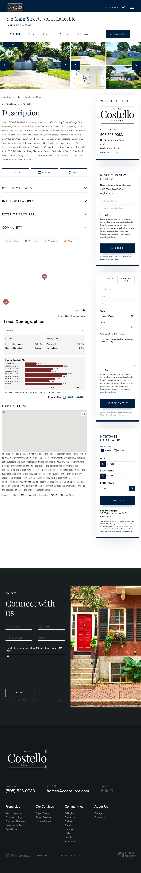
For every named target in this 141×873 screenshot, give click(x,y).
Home (5, 495)
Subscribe (117, 248)
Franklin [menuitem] (68, 825)
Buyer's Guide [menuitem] (42, 813)
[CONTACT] (118, 34)
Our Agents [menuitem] (99, 813)
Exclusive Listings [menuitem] (14, 817)
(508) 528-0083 (20, 790)
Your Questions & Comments (113, 334)
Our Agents (114, 153)
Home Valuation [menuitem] (43, 821)
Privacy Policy (110, 237)
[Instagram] (111, 791)
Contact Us (104, 153)
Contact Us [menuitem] (99, 817)
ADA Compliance (68, 855)
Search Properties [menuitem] (14, 813)
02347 (54, 495)
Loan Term (106, 446)
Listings (14, 495)
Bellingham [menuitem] (70, 813)
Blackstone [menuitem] (70, 817)
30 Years (108, 450)
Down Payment (107, 471)
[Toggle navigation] (132, 7)
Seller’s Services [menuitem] (43, 817)
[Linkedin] (106, 791)
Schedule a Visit (126, 280)
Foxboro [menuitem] (69, 821)
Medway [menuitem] (69, 829)
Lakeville (43, 495)
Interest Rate (107, 483)
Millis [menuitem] (67, 833)
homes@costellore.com (68, 790)
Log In (115, 7)
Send (20, 693)
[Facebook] (102, 791)
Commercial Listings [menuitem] (15, 821)
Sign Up (106, 7)
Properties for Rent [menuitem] (14, 825)
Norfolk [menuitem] (68, 837)
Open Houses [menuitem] (12, 829)
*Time (102, 322)
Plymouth (31, 495)
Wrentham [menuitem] (70, 841)
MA (22, 495)
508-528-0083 (111, 134)
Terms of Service (116, 415)
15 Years (120, 450)
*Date (102, 311)
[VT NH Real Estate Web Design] (126, 855)
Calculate (117, 500)
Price (102, 458)
